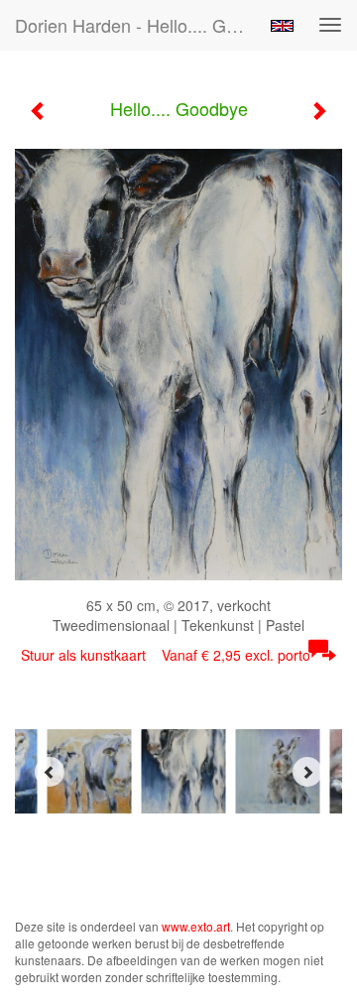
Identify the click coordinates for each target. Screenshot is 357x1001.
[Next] (307, 772)
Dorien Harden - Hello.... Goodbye (137, 25)
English (282, 26)
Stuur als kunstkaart (165, 655)
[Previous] (49, 772)
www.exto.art (196, 926)
